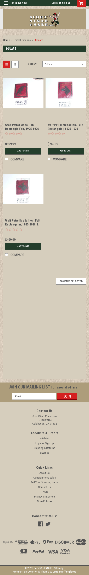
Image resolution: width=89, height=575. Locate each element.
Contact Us (44, 487)
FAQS (45, 492)
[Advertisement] (44, 335)
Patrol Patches (22, 40)
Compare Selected (71, 281)
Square (39, 40)
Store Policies (44, 501)
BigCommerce (32, 571)
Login (55, 2)
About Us (44, 473)
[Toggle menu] (5, 5)
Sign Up (66, 2)
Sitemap (44, 452)
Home (6, 40)
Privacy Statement (44, 496)
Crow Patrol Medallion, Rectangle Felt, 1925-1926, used (22, 128)
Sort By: (32, 63)
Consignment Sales (44, 477)
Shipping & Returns (44, 448)
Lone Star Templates (64, 571)
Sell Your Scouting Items (45, 482)
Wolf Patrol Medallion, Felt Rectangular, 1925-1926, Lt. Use (22, 224)
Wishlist (44, 438)
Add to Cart (23, 151)
